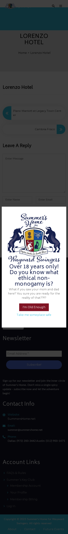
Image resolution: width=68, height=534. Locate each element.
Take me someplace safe (34, 315)
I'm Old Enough (34, 307)
